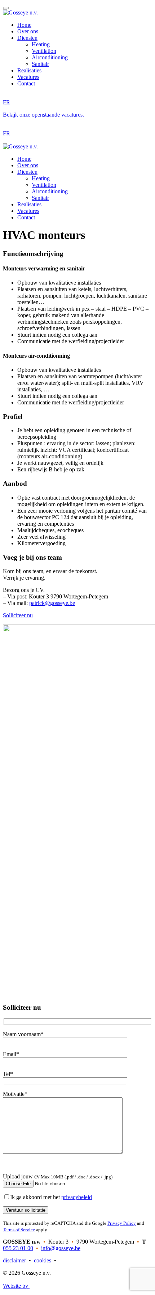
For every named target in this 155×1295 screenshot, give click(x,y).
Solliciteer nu (18, 615)
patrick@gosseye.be (52, 603)
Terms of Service (19, 1229)
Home (24, 25)
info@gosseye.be (60, 1248)
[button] (6, 8)
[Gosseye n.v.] (20, 12)
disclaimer (14, 1260)
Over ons (27, 31)
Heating (41, 44)
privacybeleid (76, 1197)
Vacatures (28, 77)
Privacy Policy (121, 1223)
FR (6, 102)
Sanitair (40, 64)
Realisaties (29, 70)
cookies (42, 1260)
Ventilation (44, 51)
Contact (26, 83)
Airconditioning (50, 57)
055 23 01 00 (18, 1248)
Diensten (27, 38)
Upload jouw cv (21, 1176)
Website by (16, 1286)
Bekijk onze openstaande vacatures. (43, 115)
